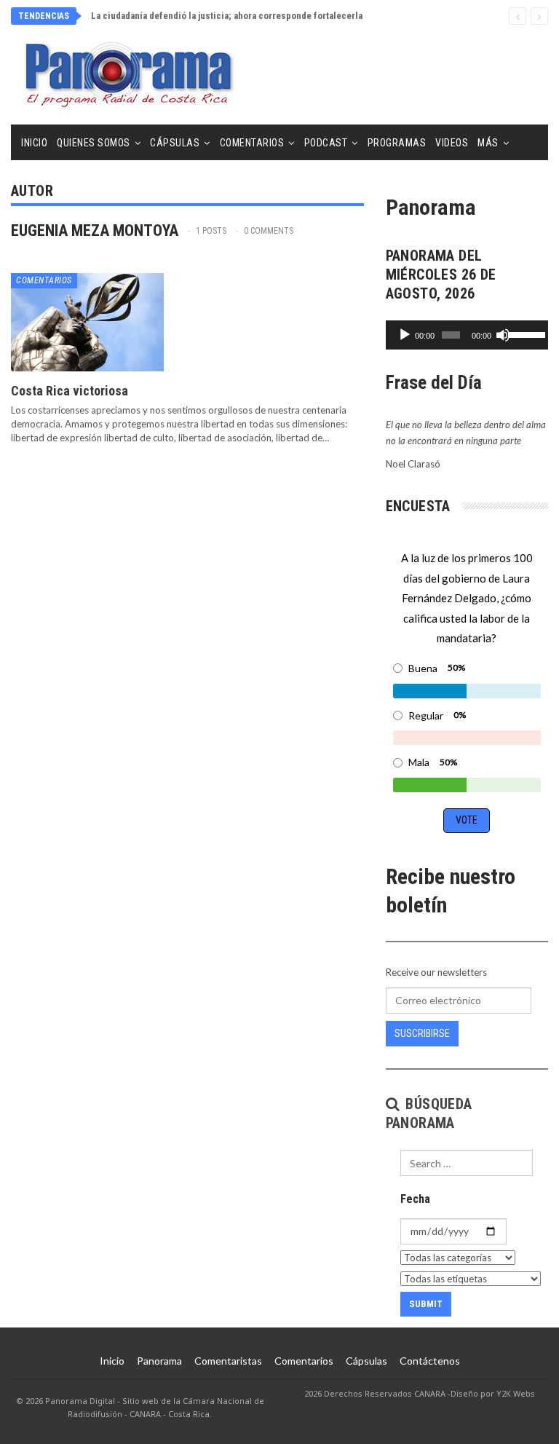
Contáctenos (430, 1360)
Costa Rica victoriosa (69, 390)
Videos (451, 143)
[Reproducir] (404, 335)
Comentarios (252, 143)
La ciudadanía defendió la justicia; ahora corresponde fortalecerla (226, 15)
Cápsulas (174, 143)
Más (488, 143)
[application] (467, 335)
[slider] (524, 333)
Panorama (159, 1360)
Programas (397, 143)
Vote (466, 820)
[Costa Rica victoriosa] (87, 322)
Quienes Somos (93, 143)
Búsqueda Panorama (429, 1113)
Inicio (34, 143)
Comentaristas (228, 1360)
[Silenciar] (503, 335)
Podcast (326, 143)
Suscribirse (422, 1033)
